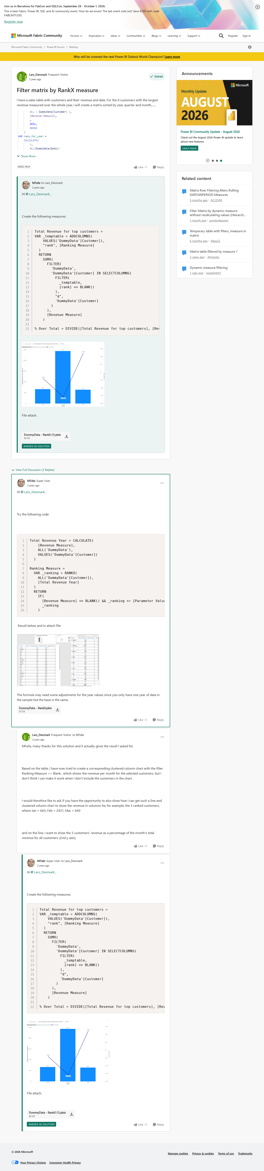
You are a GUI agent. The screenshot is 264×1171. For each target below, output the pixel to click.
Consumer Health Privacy (65, 1162)
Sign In (247, 35)
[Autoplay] (207, 160)
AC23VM (216, 200)
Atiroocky (213, 257)
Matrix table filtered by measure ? (213, 251)
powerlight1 (213, 273)
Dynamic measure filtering (208, 267)
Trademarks (245, 1153)
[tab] (213, 160)
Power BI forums (56, 47)
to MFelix (78, 735)
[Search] (221, 35)
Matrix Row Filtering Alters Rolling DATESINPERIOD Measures (214, 192)
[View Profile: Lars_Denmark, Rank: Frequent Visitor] (22, 76)
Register (233, 35)
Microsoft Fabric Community (26, 47)
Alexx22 (215, 241)
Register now (13, 21)
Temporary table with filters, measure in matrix (218, 233)
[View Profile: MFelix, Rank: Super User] (21, 483)
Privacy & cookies (203, 1153)
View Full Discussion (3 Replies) (35, 470)
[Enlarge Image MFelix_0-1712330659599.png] (58, 660)
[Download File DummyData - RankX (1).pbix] (66, 436)
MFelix (36, 183)
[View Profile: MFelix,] (26, 185)
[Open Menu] (250, 47)
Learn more (172, 57)
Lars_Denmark (38, 74)
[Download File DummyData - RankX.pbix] (57, 709)
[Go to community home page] (36, 35)
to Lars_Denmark (52, 183)
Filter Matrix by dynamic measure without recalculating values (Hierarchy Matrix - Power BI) (217, 213)
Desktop (73, 47)
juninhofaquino (218, 220)
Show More (28, 156)
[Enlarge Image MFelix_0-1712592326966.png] (63, 374)
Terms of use (226, 1153)
